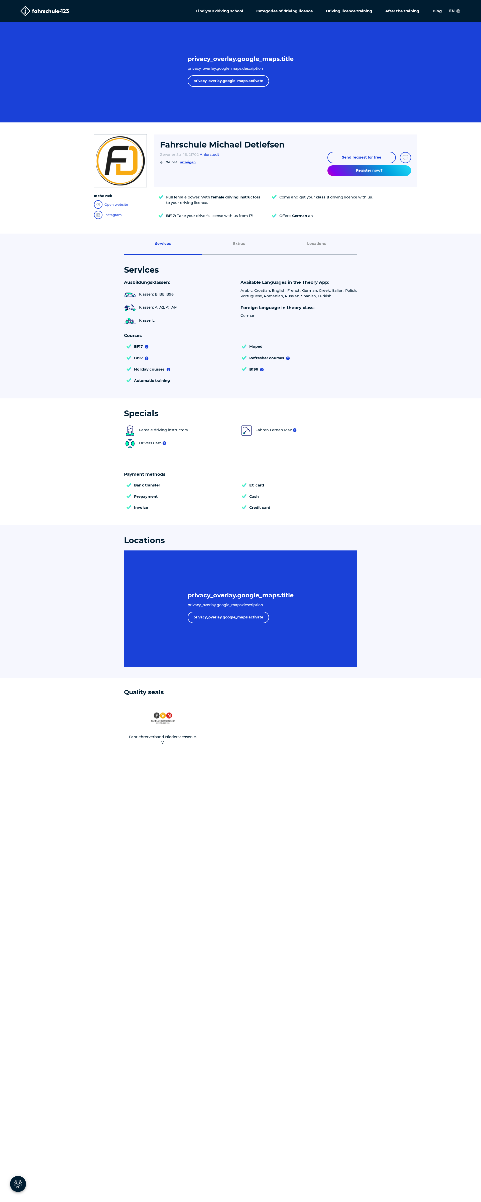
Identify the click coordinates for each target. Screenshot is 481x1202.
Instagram (113, 215)
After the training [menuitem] (402, 11)
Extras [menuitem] (239, 243)
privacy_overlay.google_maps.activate (228, 81)
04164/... (181, 162)
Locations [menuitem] (316, 243)
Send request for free (361, 157)
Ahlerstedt (209, 154)
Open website (116, 204)
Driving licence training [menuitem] (349, 11)
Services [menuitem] (163, 243)
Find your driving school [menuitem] (219, 11)
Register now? (369, 170)
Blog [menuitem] (437, 11)
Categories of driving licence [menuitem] (284, 11)
